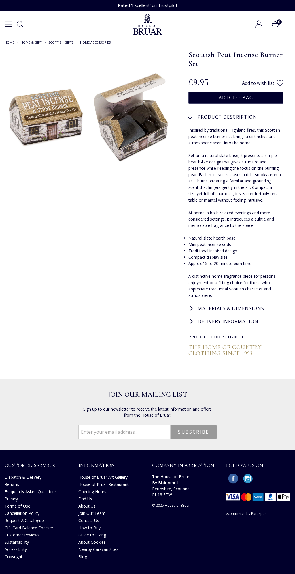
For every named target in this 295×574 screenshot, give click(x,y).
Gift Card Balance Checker (29, 527)
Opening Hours (92, 491)
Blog (82, 556)
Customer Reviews (22, 535)
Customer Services (31, 465)
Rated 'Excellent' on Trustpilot (147, 5)
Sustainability (17, 542)
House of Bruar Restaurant (103, 484)
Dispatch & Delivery (23, 477)
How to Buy (89, 527)
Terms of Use (17, 506)
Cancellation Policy (22, 513)
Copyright (13, 556)
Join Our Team (91, 513)
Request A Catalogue (24, 520)
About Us (87, 506)
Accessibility (16, 549)
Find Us (85, 499)
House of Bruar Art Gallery (103, 477)
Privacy (11, 499)
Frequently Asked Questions (31, 491)
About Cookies (92, 542)
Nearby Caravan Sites (98, 549)
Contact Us (88, 520)
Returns (12, 484)
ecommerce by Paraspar (246, 513)
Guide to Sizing (92, 535)
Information (96, 465)
